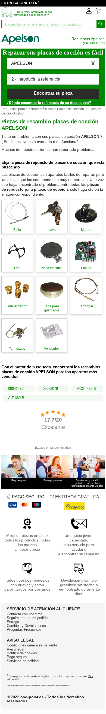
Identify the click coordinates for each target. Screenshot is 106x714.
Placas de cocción (70, 109)
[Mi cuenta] (88, 12)
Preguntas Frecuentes (24, 629)
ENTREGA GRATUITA (19, 3)
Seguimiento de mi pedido (27, 618)
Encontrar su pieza (53, 93)
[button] (53, 63)
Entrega (13, 622)
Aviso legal (15, 649)
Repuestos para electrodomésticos (27, 109)
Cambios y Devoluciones (26, 626)
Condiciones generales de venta (32, 645)
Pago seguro (17, 657)
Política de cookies (22, 653)
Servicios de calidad (23, 661)
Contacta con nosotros (24, 614)
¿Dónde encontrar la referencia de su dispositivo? (49, 103)
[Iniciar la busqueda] (100, 24)
